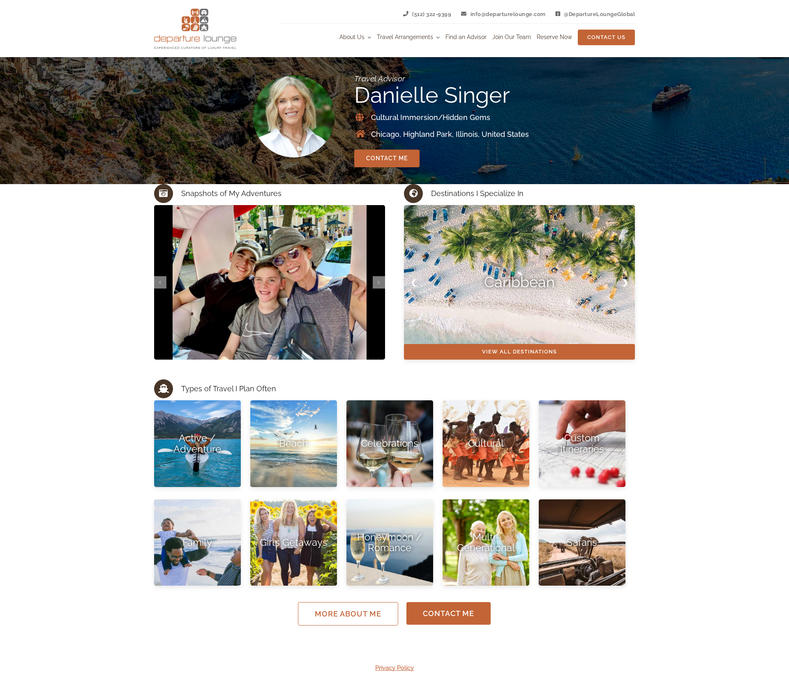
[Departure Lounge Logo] (195, 11)
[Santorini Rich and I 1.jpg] (269, 282)
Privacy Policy (394, 668)
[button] (160, 282)
